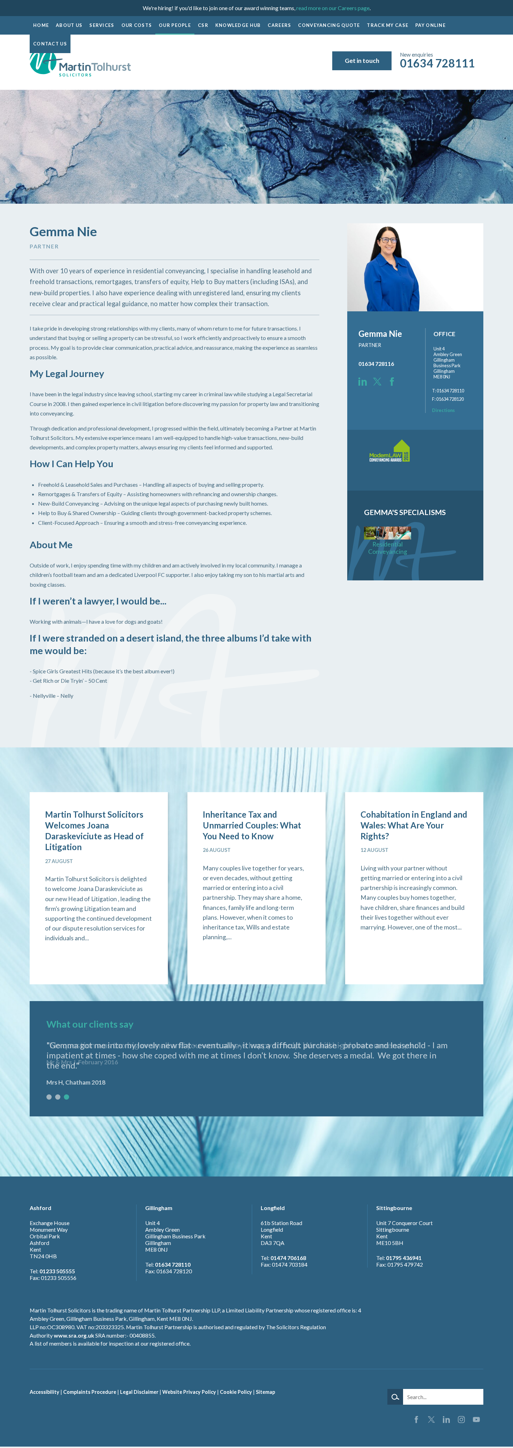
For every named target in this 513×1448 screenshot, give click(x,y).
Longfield (273, 1207)
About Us (69, 25)
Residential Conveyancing (387, 548)
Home (41, 25)
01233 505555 (57, 1271)
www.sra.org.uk (74, 1335)
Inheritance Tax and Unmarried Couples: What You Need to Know (252, 825)
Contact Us (50, 43)
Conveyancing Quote (329, 25)
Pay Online (430, 25)
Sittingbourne (394, 1207)
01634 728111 (437, 63)
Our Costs (136, 25)
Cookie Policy (236, 1392)
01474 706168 (288, 1257)
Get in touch (362, 60)
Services (101, 25)
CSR (203, 25)
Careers (279, 25)
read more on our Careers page (333, 8)
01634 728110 (173, 1264)
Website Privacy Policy (189, 1392)
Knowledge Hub (238, 25)
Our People (175, 25)
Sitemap (265, 1392)
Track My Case (387, 25)
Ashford (40, 1207)
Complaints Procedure (89, 1392)
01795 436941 (404, 1257)
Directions (443, 410)
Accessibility (44, 1392)
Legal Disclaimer (139, 1392)
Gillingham (158, 1207)
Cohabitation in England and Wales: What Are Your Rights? (413, 825)
